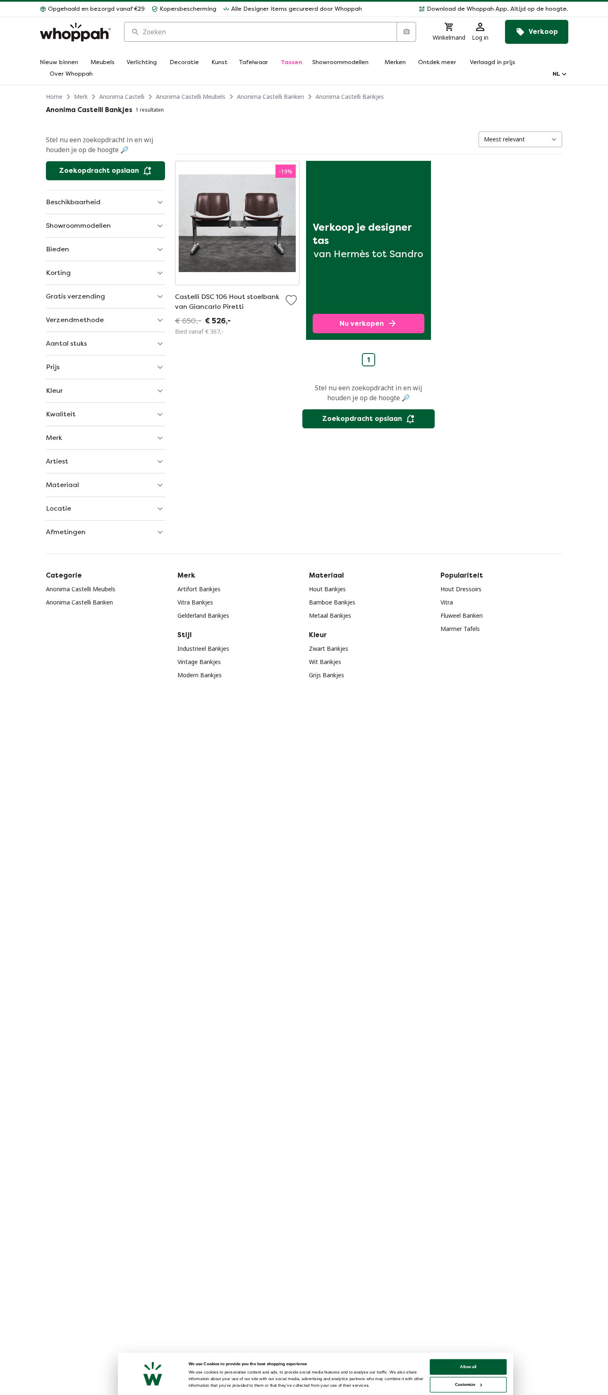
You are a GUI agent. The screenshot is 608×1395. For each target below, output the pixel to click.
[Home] (75, 32)
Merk (81, 96)
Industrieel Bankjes (203, 648)
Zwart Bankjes (328, 648)
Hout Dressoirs (460, 589)
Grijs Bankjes (326, 675)
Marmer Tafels (460, 629)
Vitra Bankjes (195, 602)
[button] (468, 9)
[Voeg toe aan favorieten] (291, 300)
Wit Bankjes (325, 662)
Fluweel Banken (461, 615)
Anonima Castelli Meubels (190, 96)
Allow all (468, 1366)
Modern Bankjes (199, 675)
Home (54, 96)
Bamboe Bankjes (332, 602)
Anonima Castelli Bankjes (350, 96)
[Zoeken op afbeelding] (406, 31)
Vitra (446, 602)
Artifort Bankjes (198, 589)
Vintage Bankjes (199, 662)
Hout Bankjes (327, 589)
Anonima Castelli (121, 96)
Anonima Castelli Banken (270, 96)
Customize (465, 1384)
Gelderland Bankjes (203, 615)
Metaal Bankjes (330, 615)
